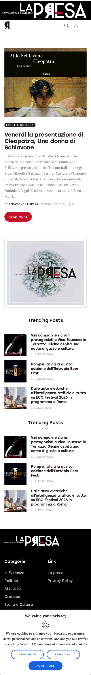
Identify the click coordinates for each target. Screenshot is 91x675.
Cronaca (12, 597)
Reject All (63, 654)
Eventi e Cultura (20, 125)
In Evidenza (14, 573)
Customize (27, 654)
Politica (11, 581)
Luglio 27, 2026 (42, 354)
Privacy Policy (60, 581)
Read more (18, 216)
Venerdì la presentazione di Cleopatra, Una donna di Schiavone (43, 141)
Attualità (12, 589)
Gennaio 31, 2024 (53, 204)
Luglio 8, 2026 (41, 407)
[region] (45, 642)
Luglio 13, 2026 (42, 378)
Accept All (45, 665)
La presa (56, 573)
